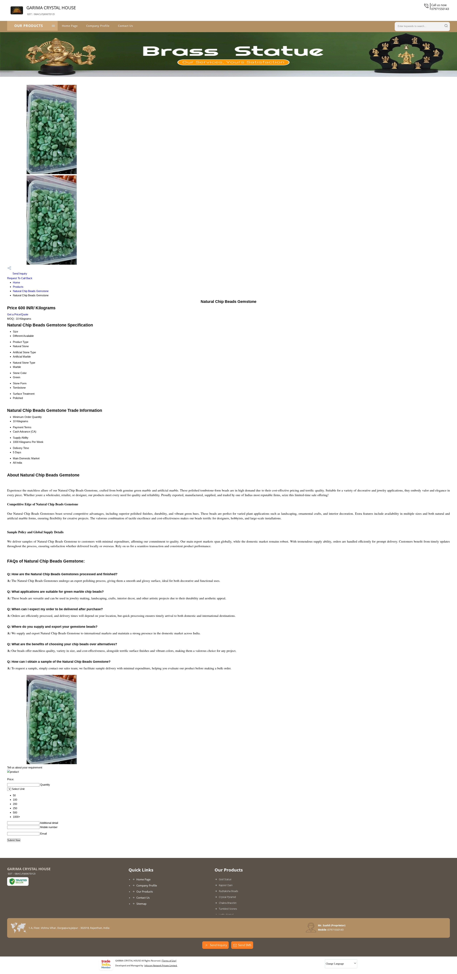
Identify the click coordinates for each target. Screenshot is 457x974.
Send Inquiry (19, 273)
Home (16, 282)
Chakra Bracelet (228, 903)
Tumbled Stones (228, 908)
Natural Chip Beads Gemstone (31, 291)
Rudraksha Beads (228, 891)
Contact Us (125, 26)
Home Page (70, 26)
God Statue (225, 879)
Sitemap (141, 903)
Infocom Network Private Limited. (160, 965)
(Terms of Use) (169, 960)
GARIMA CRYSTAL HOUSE (51, 10)
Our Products (28, 25)
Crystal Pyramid (227, 897)
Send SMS (244, 945)
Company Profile (97, 26)
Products (18, 286)
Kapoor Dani (225, 885)
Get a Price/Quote (17, 314)
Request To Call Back (19, 278)
